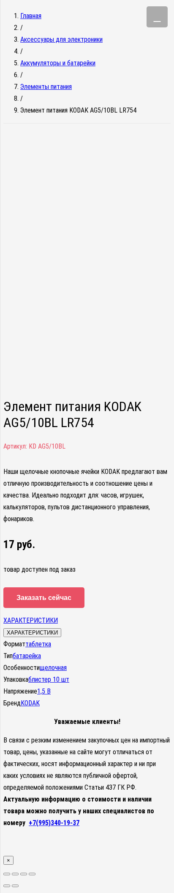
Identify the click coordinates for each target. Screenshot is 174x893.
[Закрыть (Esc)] (6, 874)
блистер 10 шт (48, 679)
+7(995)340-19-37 (54, 823)
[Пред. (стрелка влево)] (6, 886)
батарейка (27, 656)
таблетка (38, 644)
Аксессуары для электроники (61, 39)
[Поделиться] (15, 874)
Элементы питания (46, 87)
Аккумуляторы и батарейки (57, 63)
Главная (30, 16)
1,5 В (44, 691)
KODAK (30, 703)
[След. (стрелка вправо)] (15, 886)
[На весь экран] (23, 874)
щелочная (53, 668)
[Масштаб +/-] (32, 874)
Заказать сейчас (43, 597)
